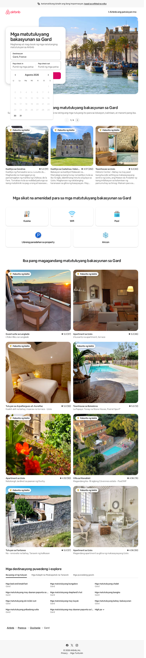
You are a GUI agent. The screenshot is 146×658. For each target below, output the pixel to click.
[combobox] (36, 56)
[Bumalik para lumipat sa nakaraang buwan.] (15, 75)
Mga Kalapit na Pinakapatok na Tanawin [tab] (50, 575)
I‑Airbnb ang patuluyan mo (122, 11)
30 (15, 115)
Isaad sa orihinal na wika (95, 3)
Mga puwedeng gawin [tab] (83, 575)
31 (21, 115)
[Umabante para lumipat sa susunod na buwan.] (48, 75)
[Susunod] (77, 120)
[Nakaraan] (66, 120)
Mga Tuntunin (76, 653)
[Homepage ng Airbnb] (13, 11)
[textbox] (23, 67)
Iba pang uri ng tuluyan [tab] (16, 575)
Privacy (64, 653)
